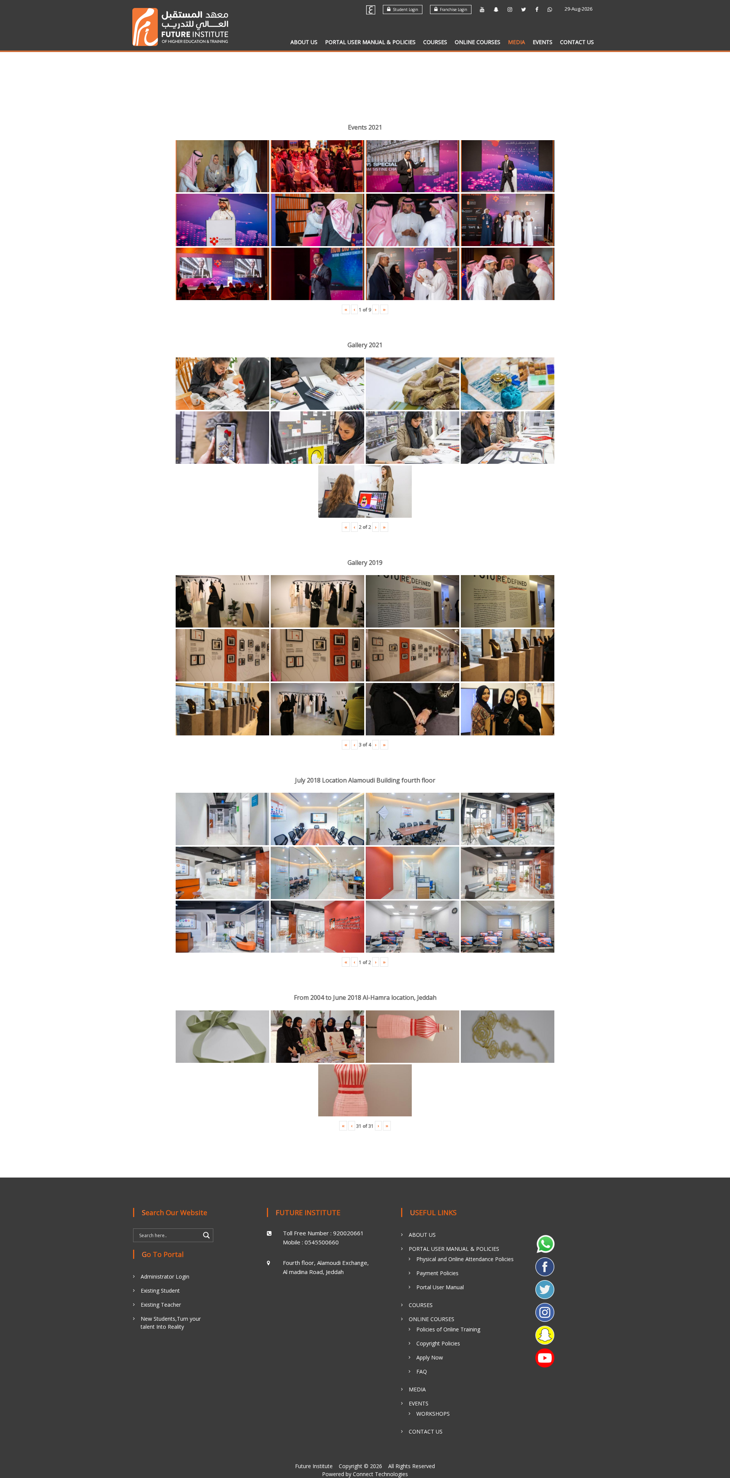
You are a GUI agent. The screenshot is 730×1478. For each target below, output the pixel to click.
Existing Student (160, 1290)
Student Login (404, 9)
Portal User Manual (440, 1287)
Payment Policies (437, 1273)
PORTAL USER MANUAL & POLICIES (370, 42)
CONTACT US (577, 42)
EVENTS (542, 42)
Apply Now (429, 1357)
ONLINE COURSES (477, 42)
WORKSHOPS (433, 1413)
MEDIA (516, 42)
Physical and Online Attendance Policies (465, 1259)
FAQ (421, 1371)
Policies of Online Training (448, 1329)
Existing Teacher (161, 1304)
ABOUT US (303, 42)
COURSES (435, 42)
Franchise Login (452, 9)
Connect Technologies (380, 1474)
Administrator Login (165, 1276)
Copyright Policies (438, 1343)
